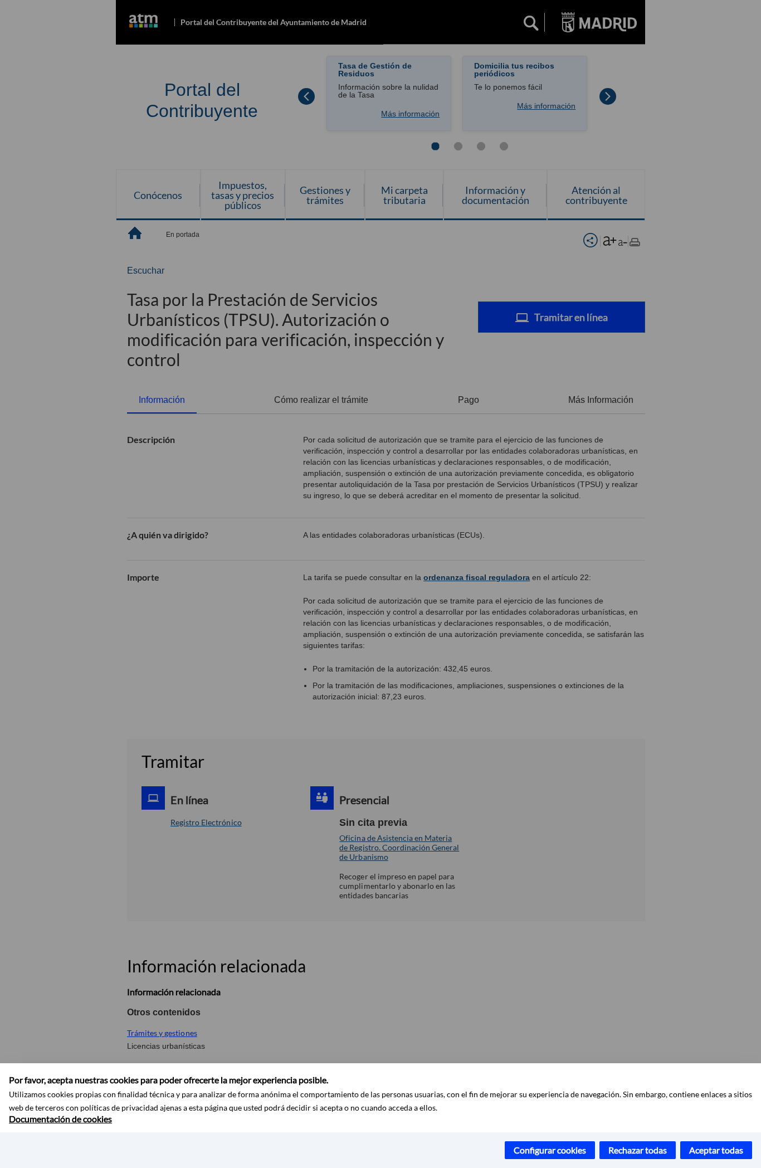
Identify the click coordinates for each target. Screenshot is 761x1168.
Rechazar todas (637, 1150)
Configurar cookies (550, 1150)
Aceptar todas (716, 1150)
